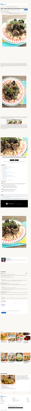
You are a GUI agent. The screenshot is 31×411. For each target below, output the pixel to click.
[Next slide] (29, 392)
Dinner (1, 11)
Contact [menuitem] (13, 401)
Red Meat (4, 11)
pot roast (5, 117)
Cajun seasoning (5, 176)
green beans (14, 127)
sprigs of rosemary (5, 174)
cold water (5, 177)
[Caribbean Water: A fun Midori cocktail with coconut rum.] (14, 121)
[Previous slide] (1, 392)
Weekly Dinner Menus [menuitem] (3, 401)
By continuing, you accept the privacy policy (13, 406)
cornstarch (5, 178)
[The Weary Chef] (4, 4)
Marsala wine (5, 167)
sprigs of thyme (4, 173)
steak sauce (5, 166)
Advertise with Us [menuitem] (28, 401)
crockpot (15, 126)
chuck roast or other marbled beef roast (8, 175)
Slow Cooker (7, 11)
